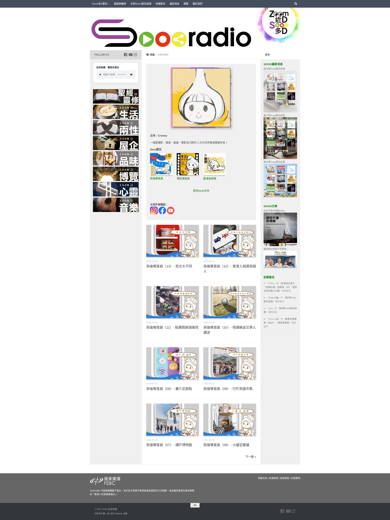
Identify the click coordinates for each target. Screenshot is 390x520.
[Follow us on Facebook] (125, 54)
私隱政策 (273, 478)
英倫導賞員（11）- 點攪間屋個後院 (172, 327)
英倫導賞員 (156, 178)
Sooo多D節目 (99, 3)
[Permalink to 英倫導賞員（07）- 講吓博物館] (172, 420)
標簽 (186, 3)
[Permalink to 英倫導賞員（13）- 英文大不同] (172, 241)
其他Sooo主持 (201, 190)
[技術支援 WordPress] (104, 514)
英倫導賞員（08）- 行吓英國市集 (228, 389)
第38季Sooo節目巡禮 (274, 68)
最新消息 (174, 3)
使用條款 (284, 478)
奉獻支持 (262, 478)
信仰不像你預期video (274, 210)
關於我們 (197, 3)
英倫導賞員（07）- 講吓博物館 (169, 445)
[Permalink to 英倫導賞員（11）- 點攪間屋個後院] (172, 302)
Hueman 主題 (121, 513)
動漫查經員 (209, 178)
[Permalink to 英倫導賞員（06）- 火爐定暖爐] (229, 420)
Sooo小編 (273, 297)
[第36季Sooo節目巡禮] (280, 196)
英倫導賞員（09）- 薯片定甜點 (169, 389)
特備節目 (160, 3)
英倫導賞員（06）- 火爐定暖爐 (226, 445)
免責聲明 (295, 478)
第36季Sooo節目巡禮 (274, 162)
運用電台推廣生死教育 (275, 249)
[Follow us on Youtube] (130, 54)
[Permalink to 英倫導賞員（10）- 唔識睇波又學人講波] (229, 302)
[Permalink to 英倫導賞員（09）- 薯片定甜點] (172, 363)
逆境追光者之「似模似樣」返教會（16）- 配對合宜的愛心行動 (280, 287)
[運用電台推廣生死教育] (280, 267)
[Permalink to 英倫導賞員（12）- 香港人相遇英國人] (229, 241)
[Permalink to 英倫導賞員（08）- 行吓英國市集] (229, 363)
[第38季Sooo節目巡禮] (280, 111)
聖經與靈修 (120, 3)
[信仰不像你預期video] (280, 245)
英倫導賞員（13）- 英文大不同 (169, 266)
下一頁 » (250, 456)
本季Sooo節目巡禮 (140, 3)
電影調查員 (183, 178)
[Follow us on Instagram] (135, 54)
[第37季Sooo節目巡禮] (280, 158)
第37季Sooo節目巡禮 (274, 115)
